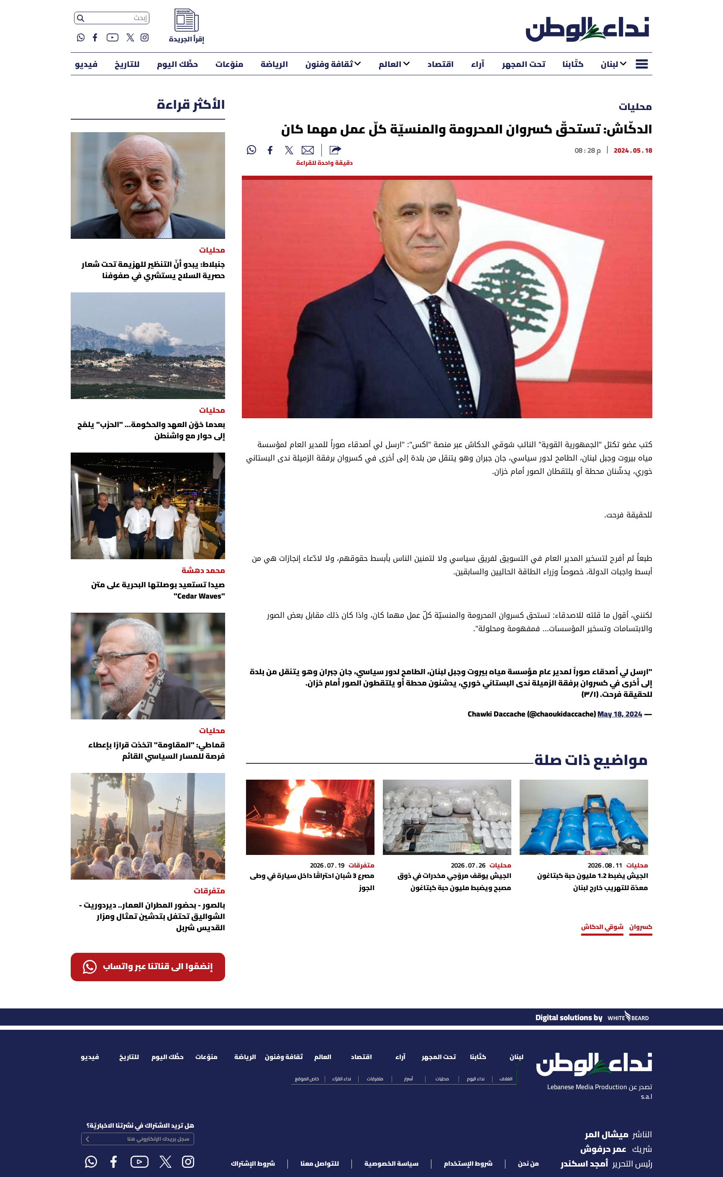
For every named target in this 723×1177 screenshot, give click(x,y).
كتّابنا (573, 65)
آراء (478, 65)
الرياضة (274, 65)
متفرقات (375, 1079)
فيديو (86, 65)
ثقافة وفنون (329, 65)
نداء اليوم (476, 1079)
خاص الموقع (307, 1079)
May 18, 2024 (619, 714)
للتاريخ (127, 65)
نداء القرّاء (341, 1079)
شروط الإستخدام (468, 1164)
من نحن (528, 1164)
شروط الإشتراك (253, 1164)
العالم (390, 65)
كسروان (640, 927)
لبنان (609, 65)
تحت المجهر (523, 65)
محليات (635, 107)
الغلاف (506, 1079)
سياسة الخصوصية (391, 1164)
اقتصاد (441, 65)
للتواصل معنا (319, 1164)
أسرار (408, 1079)
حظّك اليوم (177, 65)
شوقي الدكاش (602, 927)
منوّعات (229, 65)
